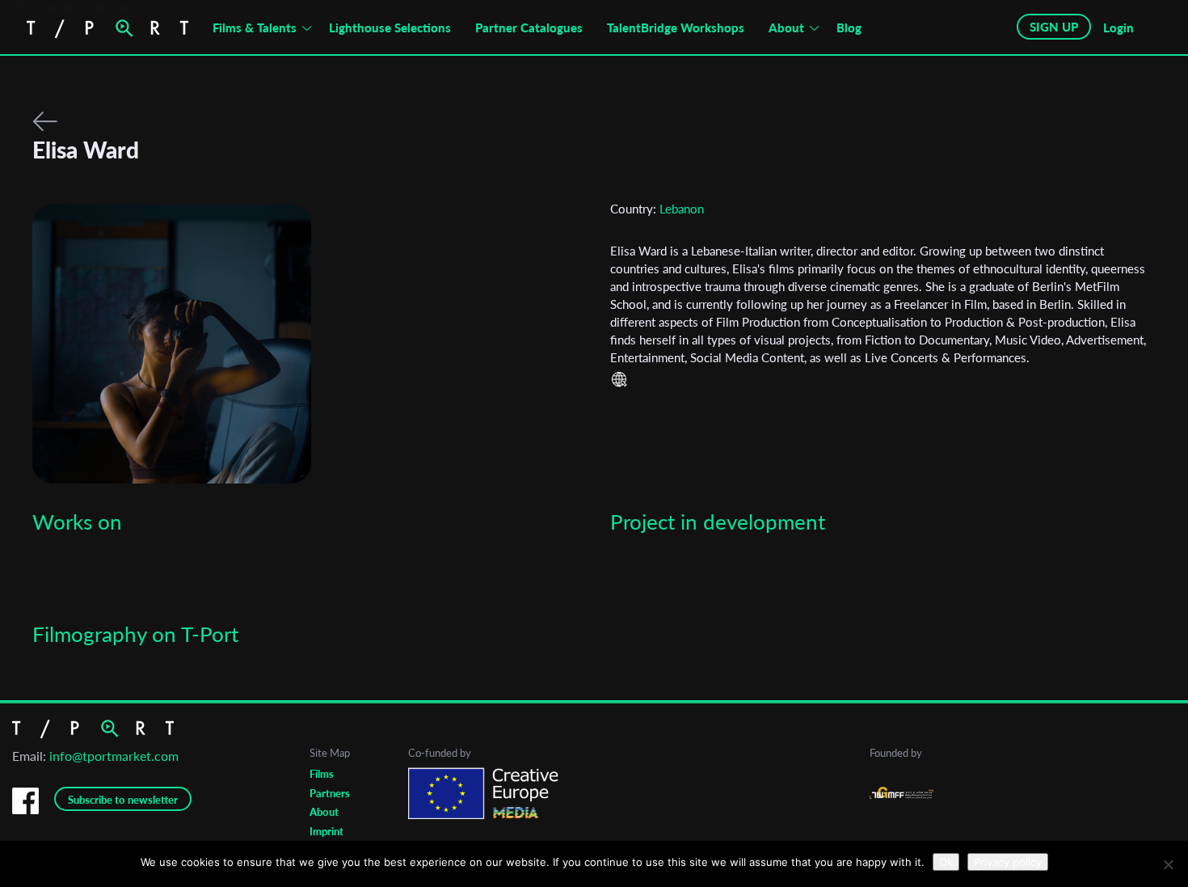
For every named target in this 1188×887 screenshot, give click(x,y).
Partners (330, 793)
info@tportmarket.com (114, 755)
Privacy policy (1008, 861)
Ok (946, 861)
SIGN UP (1054, 26)
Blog (849, 27)
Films (322, 773)
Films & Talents (255, 27)
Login (1118, 27)
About (786, 27)
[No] (1168, 864)
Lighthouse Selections (390, 27)
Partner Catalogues (529, 27)
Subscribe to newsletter (123, 799)
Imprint (326, 831)
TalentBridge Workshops (675, 27)
